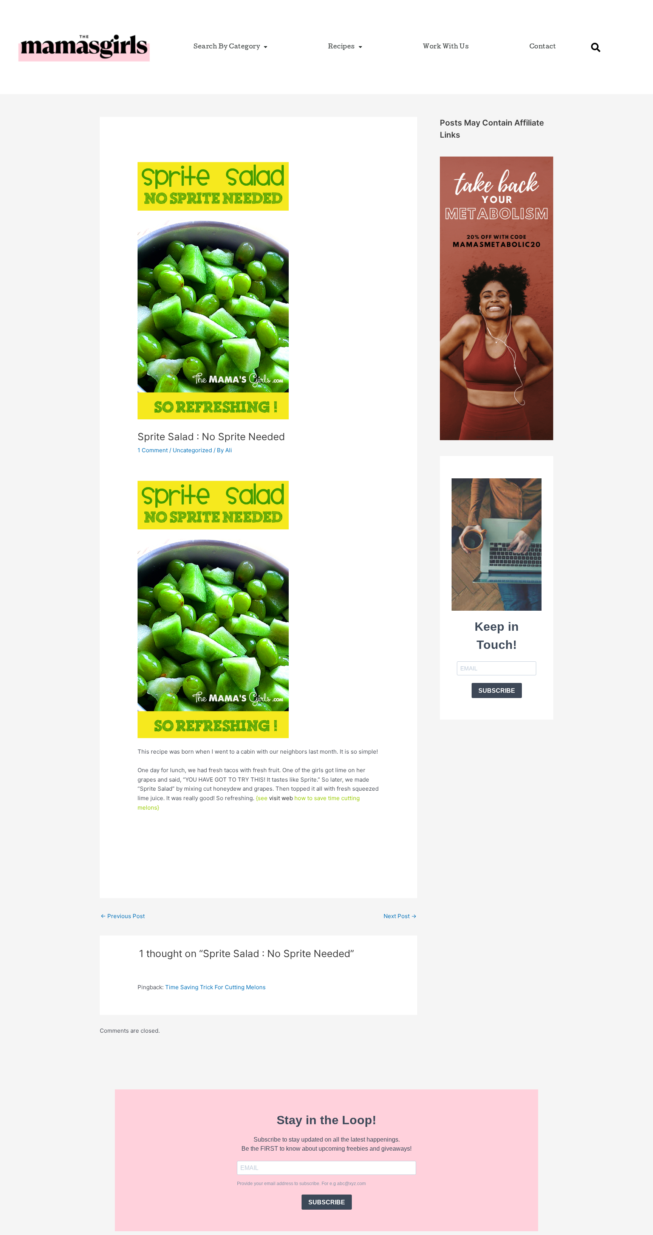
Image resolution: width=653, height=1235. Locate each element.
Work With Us (446, 47)
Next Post (400, 916)
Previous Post (123, 916)
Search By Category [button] (226, 47)
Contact (542, 47)
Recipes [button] (341, 47)
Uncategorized (192, 450)
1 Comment (153, 450)
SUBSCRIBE (496, 690)
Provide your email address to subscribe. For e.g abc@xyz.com (301, 1183)
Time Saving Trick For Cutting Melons (215, 987)
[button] (595, 47)
